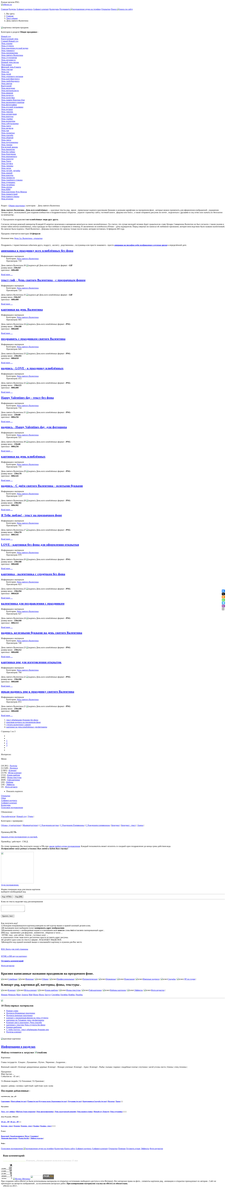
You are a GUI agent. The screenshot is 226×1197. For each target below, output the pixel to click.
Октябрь (64, 995)
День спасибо (7, 135)
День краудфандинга (10, 79)
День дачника (7, 166)
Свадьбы (172, 979)
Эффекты (10, 784)
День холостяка (8, 98)
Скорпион (34, 1136)
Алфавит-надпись (9, 800)
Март (18, 995)
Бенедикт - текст (128, 825)
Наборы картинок (118, 990)
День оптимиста (8, 60)
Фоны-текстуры (14, 777)
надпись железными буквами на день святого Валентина (41, 632)
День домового (8, 50)
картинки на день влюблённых (23, 456)
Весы (27, 1136)
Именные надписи (151, 979)
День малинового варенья (12, 102)
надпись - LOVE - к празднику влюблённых (32, 368)
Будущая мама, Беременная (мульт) (53, 1101)
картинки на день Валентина (22, 309)
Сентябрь (55, 995)
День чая (5, 130)
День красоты (7, 175)
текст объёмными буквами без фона (22, 720)
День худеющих (8, 182)
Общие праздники (17, 206)
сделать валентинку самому (18, 725)
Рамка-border (24, 1138)
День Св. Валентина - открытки (28, 238)
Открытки (105, 9)
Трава (118, 1101)
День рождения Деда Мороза (14, 192)
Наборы (9, 782)
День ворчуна (7, 116)
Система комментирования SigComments (14, 1161)
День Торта (6, 161)
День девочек (7, 112)
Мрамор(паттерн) (30, 825)
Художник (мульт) (75, 1101)
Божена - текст (26, 1126)
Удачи (30, 816)
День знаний (6, 173)
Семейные (12, 979)
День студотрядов (9, 57)
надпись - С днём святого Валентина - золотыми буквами (42, 485)
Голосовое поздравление (12, 807)
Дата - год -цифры (8, 1112)
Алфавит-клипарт (9, 803)
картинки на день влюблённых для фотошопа (26, 727)
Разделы (12, 9)
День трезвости (8, 178)
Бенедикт (115, 825)
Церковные (111, 979)
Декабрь (79, 995)
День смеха (6, 140)
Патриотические (90, 979)
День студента (7, 46)
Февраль (12, 995)
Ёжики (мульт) (33, 1101)
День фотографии (9, 105)
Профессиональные (65, 979)
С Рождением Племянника (72, 825)
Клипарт (12, 770)
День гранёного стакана (11, 180)
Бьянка (36, 1126)
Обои (3, 798)
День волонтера (8, 121)
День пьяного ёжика (10, 196)
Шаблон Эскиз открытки (25, 1112)
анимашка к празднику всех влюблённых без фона (37, 250)
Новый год (6, 36)
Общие (45, 979)
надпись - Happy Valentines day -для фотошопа (34, 427)
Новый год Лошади (101, 1112)
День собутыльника (10, 123)
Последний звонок (9, 147)
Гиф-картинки (13, 780)
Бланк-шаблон (13, 775)
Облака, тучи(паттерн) (11, 825)
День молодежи (8, 88)
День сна (5, 72)
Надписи (14, 768)
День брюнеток (8, 149)
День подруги (7, 95)
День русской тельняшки (12, 107)
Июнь (35, 995)
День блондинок (8, 154)
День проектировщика (45, 1112)
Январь (4, 995)
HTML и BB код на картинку (14, 956)
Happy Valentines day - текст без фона (27, 397)
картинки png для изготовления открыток (31, 662)
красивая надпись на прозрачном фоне (23, 722)
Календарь (54, 9)
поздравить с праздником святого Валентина (33, 339)
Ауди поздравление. (10, 885)
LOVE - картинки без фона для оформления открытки (40, 544)
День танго (6, 126)
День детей (6, 74)
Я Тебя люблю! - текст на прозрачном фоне (31, 515)
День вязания (7, 93)
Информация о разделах (18, 1046)
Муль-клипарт (30, 990)
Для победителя (8, 816)
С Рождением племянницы (98, 825)
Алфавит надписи (24, 9)
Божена (17, 1126)
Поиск (114, 9)
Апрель (24, 995)
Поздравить (64, 9)
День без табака (8, 152)
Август (47, 995)
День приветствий (9, 194)
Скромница (5, 1101)
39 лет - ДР (5, 1122)
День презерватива (9, 53)
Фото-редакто (11, 787)
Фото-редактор (7, 966)
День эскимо (6, 43)
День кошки (6, 65)
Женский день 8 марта (11, 67)
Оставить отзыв (133, 1148)
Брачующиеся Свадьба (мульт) (95, 1101)
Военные (30, 979)
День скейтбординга (10, 81)
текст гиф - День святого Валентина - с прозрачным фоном (43, 280)
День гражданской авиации (65, 1112)
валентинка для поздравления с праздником (32, 603)
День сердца (6, 187)
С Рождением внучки (49, 825)
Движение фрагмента (9, 1138)
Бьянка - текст (46, 1126)
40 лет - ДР (14, 1122)
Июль (41, 995)
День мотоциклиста (10, 90)
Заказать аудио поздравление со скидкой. (19, 837)
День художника (116, 1112)
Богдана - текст (7, 1126)
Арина (140, 825)
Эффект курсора (36, 1138)
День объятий (7, 138)
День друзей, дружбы (10, 170)
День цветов (6, 83)
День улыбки (7, 119)
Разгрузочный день (9, 39)
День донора (6, 145)
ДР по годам (189, 979)
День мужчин (7, 199)
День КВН (5, 189)
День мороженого (9, 156)
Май (31, 995)
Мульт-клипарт (15, 773)
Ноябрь (71, 995)
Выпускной (6, 86)
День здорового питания (12, 76)
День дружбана (8, 185)
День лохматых (8, 133)
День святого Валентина (12, 55)
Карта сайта (69, 1148)
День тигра (6, 168)
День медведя (7, 128)
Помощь (122, 1148)
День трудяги (7, 163)
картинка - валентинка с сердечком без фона (33, 574)
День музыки (7, 109)
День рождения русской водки (14, 48)
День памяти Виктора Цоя (13, 100)
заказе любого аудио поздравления (64, 846)
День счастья (7, 69)
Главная (4, 9)
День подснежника (9, 142)
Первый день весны (10, 62)
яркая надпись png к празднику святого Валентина (37, 691)
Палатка (111, 1101)
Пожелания (129, 979)
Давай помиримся (17, 1136)
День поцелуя (7, 159)
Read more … (7, 274)
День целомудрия (9, 114)
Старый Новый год (9, 41)
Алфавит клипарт (41, 9)
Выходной (5, 1136)
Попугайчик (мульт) (18, 1101)
